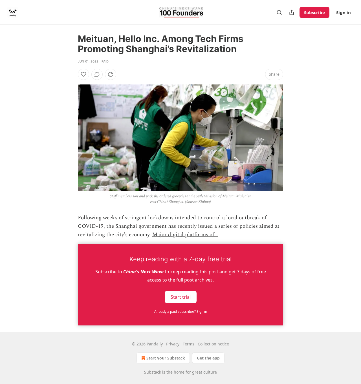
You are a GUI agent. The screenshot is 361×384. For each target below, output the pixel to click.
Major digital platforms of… (185, 235)
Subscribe (314, 12)
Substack (152, 372)
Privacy (172, 344)
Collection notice (213, 344)
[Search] (279, 12)
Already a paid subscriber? (180, 311)
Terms (188, 344)
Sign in (343, 12)
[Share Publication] (291, 12)
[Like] (83, 74)
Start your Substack (165, 358)
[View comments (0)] (97, 74)
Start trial (181, 297)
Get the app (208, 358)
